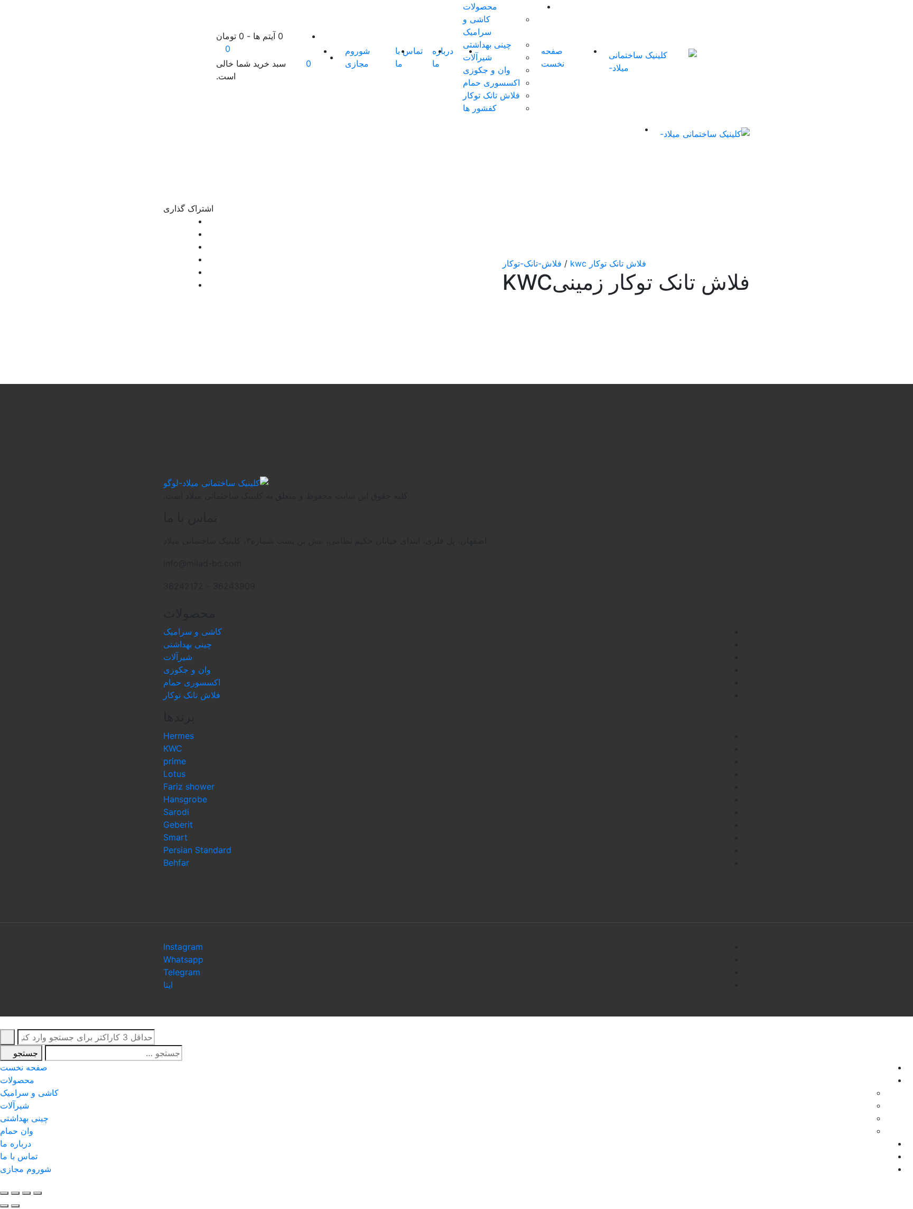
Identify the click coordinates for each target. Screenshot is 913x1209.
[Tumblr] (166, 272)
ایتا (168, 984)
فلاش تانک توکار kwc (608, 263)
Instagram (183, 946)
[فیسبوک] (166, 221)
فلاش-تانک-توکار (532, 263)
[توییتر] (166, 233)
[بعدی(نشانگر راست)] (4, 1205)
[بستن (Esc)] (37, 1193)
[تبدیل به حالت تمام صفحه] (15, 1193)
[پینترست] (166, 284)
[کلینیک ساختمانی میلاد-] (653, 61)
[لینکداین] (166, 259)
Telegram (181, 972)
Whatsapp (183, 959)
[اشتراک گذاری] (26, 1193)
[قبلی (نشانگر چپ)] (15, 1205)
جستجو (24, 1053)
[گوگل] (166, 246)
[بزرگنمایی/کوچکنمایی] (4, 1193)
